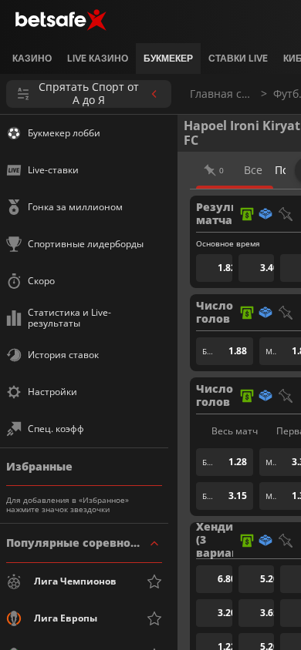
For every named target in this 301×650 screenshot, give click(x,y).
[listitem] (32, 58)
